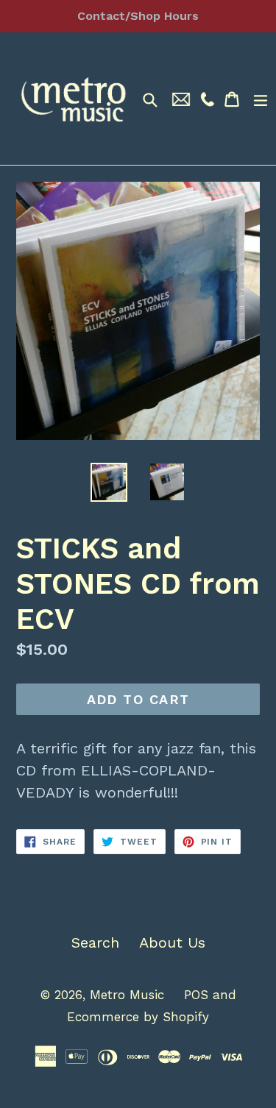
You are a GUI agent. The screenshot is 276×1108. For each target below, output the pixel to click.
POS (196, 994)
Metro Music (127, 994)
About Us (172, 942)
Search (95, 942)
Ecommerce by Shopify (138, 1016)
